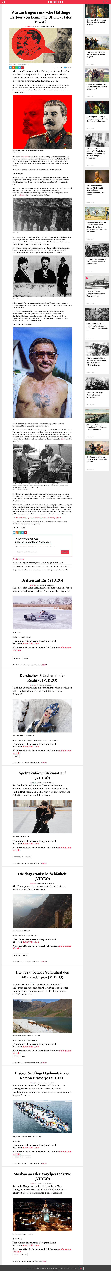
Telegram (68, 67)
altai (15, 1056)
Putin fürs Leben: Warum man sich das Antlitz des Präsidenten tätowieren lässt (40, 566)
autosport (17, 658)
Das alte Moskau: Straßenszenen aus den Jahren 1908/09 (96, 294)
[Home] (3, 2)
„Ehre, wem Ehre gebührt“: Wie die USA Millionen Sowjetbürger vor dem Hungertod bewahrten (96, 153)
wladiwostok (18, 1157)
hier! (67, 1268)
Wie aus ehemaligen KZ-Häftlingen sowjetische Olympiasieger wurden (38, 563)
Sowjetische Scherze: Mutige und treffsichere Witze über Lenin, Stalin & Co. (97, 327)
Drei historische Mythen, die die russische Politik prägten (96, 22)
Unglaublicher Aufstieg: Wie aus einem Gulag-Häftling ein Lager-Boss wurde (40, 570)
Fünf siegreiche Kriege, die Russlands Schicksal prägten (96, 54)
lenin (23, 528)
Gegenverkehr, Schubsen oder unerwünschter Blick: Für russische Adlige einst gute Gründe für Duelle (96, 227)
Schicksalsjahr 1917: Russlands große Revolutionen (95, 395)
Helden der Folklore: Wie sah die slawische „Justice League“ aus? (97, 87)
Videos (26, 658)
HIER (44, 665)
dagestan (17, 955)
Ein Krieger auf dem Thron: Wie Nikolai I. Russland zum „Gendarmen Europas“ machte (95, 190)
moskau (16, 1254)
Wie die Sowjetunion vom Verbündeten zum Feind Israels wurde (96, 261)
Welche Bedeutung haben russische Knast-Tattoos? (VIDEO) (38, 518)
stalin (16, 528)
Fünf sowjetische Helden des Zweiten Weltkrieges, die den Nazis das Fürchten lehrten (96, 361)
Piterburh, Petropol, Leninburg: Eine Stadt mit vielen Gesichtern (97, 427)
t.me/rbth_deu (31, 643)
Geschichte (28, 26)
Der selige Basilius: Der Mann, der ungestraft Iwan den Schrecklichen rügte (97, 119)
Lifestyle (33, 585)
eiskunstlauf (18, 857)
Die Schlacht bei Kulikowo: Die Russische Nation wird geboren (97, 459)
